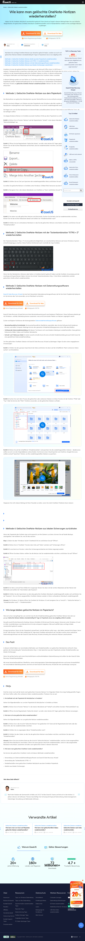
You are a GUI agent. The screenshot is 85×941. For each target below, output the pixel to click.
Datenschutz (39, 903)
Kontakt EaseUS (7, 903)
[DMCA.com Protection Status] (13, 936)
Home (5, 7)
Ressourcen (19, 893)
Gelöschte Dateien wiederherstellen (17, 7)
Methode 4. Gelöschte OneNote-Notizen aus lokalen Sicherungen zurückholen (29, 65)
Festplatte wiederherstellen (73, 148)
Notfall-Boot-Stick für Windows (58, 906)
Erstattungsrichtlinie (41, 900)
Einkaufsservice (73, 209)
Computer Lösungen (55, 897)
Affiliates (5, 910)
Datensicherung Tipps (21, 912)
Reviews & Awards (8, 900)
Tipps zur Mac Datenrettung (22, 900)
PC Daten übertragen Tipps (22, 921)
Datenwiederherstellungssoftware (46, 320)
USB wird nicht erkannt (75, 154)
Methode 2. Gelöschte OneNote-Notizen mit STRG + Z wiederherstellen (27, 61)
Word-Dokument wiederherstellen (73, 176)
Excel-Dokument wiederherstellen (73, 183)
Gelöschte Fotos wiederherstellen (73, 168)
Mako (8, 45)
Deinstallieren (39, 897)
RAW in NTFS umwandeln (73, 161)
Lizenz (37, 906)
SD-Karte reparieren (74, 134)
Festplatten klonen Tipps (22, 918)
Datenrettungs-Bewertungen (57, 900)
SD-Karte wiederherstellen (57, 903)
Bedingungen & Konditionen (40, 911)
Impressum (6, 897)
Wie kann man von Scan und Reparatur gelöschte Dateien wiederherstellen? (18, 829)
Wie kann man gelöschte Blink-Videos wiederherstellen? (46, 829)
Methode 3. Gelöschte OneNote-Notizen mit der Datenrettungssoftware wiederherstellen (32, 63)
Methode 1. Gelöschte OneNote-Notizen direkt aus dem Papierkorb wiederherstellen (31, 59)
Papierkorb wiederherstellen (73, 140)
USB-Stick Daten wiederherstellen (54, 911)
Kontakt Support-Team (8, 920)
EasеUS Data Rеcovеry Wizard (12, 294)
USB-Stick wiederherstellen (73, 127)
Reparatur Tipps (19, 909)
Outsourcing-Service (8, 916)
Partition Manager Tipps (21, 915)
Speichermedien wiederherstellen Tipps (24, 905)
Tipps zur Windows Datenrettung (24, 897)
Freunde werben (7, 924)
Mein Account (39, 915)
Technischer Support (73, 205)
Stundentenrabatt (8, 913)
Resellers (5, 906)
